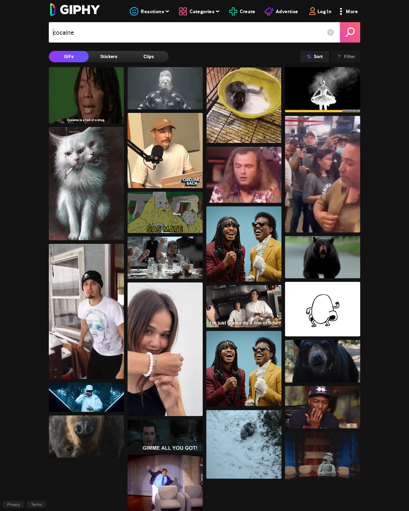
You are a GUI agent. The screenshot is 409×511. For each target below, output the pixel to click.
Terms (36, 504)
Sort (318, 56)
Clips (148, 56)
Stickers (108, 56)
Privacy (13, 504)
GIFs (69, 56)
